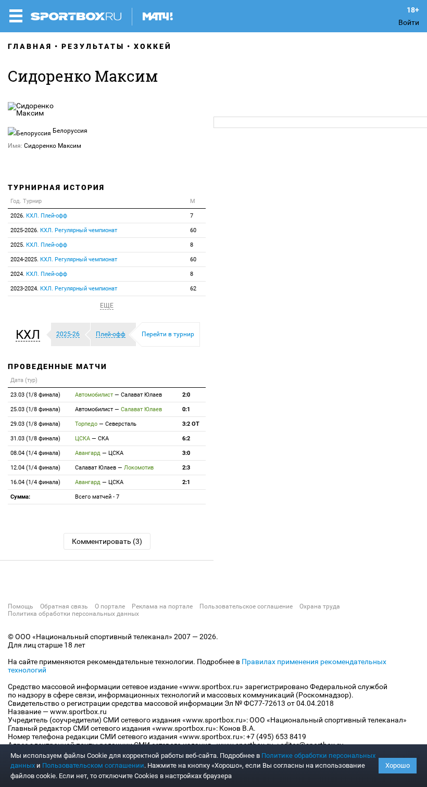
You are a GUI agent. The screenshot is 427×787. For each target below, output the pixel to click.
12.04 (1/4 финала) (35, 467)
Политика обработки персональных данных (73, 614)
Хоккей (153, 46)
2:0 (186, 394)
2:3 (186, 467)
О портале (110, 606)
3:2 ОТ (190, 424)
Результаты (92, 46)
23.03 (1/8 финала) (35, 394)
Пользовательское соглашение (246, 606)
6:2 (186, 438)
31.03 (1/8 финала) (35, 438)
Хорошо (397, 765)
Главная (30, 46)
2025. (38, 245)
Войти (408, 22)
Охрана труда (319, 606)
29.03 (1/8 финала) (35, 424)
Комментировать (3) (107, 541)
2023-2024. (63, 288)
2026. (38, 215)
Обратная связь (64, 606)
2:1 (186, 482)
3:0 (186, 453)
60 (193, 230)
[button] (30, 334)
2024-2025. (63, 259)
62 (193, 288)
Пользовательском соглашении (93, 765)
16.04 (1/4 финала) (35, 482)
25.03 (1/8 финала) (35, 409)
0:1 (186, 409)
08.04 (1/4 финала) (35, 453)
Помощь (20, 606)
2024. (38, 274)
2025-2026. (63, 230)
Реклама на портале (162, 606)
